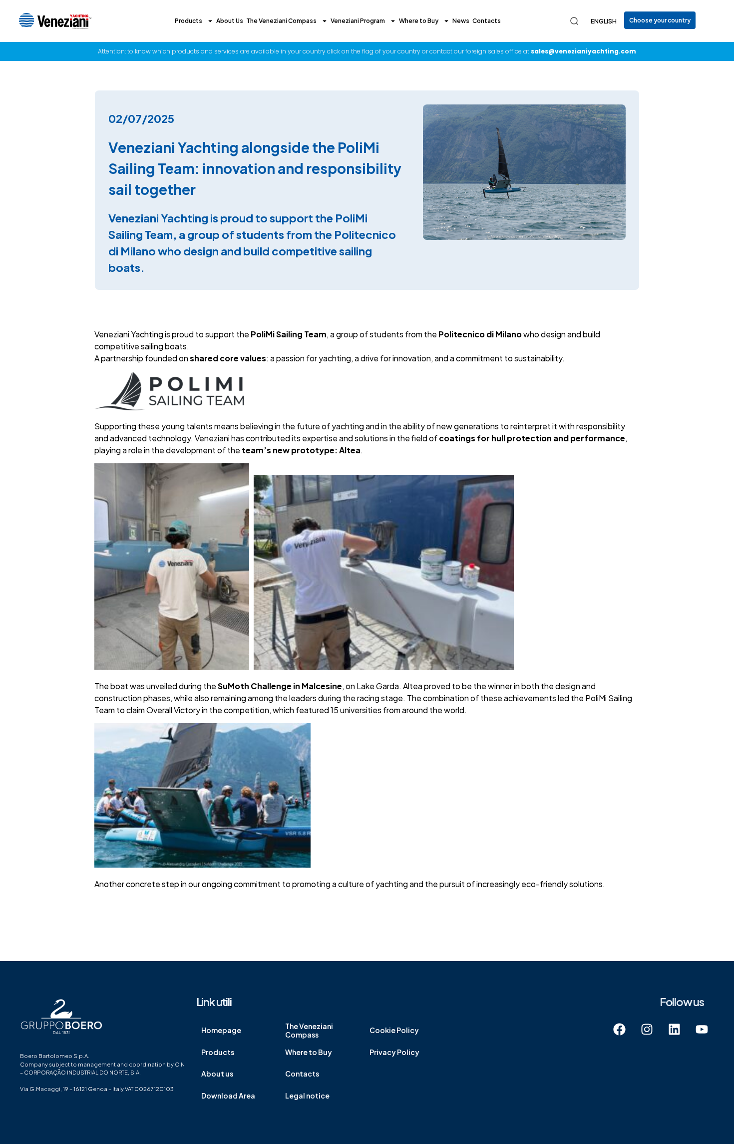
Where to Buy (418, 20)
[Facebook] (619, 1029)
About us (217, 1073)
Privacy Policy (394, 1052)
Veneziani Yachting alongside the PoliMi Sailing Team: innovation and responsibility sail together (254, 168)
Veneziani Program (358, 20)
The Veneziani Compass (281, 20)
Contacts (486, 20)
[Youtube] (701, 1029)
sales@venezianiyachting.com (583, 51)
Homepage (221, 1030)
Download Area (228, 1095)
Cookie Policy (394, 1030)
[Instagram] (646, 1029)
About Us (229, 20)
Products (188, 20)
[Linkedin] (674, 1029)
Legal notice (307, 1095)
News (460, 20)
